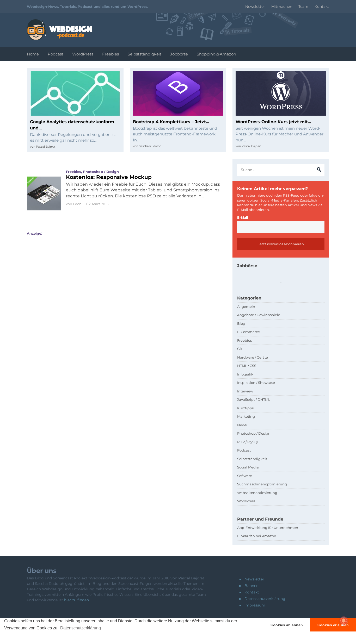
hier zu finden (76, 600)
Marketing (246, 416)
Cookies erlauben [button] (333, 625)
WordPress (82, 54)
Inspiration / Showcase (256, 382)
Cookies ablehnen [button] (287, 625)
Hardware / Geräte (252, 357)
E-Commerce (248, 332)
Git (239, 349)
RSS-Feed (291, 195)
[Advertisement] (122, 272)
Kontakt (322, 6)
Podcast (55, 54)
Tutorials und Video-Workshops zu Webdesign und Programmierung (59, 30)
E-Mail (242, 217)
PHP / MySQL (248, 442)
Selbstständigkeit (144, 54)
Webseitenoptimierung (257, 493)
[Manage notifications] (344, 620)
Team (303, 6)
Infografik (245, 374)
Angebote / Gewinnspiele (258, 315)
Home (33, 54)
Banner (251, 585)
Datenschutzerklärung (264, 598)
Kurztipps (245, 408)
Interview (245, 391)
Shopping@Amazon (216, 54)
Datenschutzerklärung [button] (80, 628)
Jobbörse (179, 54)
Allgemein (246, 306)
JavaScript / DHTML (253, 399)
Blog (241, 323)
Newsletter (255, 6)
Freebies (110, 54)
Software (244, 476)
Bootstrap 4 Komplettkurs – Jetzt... (171, 121)
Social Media (248, 467)
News (242, 425)
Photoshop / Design (101, 172)
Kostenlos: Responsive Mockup (109, 177)
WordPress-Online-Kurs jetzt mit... (273, 121)
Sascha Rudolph (150, 146)
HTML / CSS (246, 366)
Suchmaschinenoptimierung (262, 484)
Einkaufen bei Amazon (256, 536)
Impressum (254, 605)
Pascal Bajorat (45, 146)
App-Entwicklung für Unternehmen (267, 527)
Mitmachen (281, 6)
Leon (77, 204)
